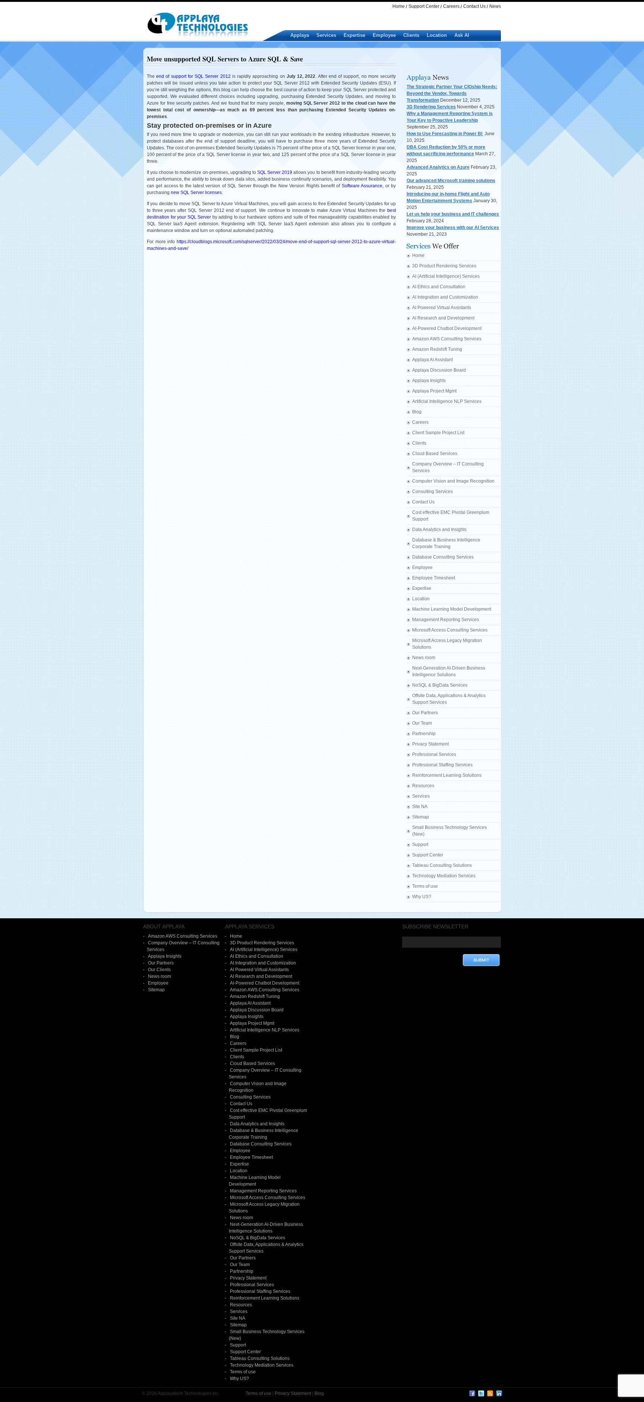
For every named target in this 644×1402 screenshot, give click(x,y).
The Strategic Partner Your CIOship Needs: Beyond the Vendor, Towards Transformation (452, 93)
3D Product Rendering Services (444, 265)
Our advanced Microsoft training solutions (451, 180)
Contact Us (474, 6)
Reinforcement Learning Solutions (447, 775)
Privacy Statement (430, 744)
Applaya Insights (429, 380)
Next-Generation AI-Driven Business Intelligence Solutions (448, 671)
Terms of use (425, 886)
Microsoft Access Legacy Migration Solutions (447, 644)
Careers (451, 6)
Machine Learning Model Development (451, 609)
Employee (384, 35)
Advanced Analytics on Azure (438, 167)
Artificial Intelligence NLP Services (447, 401)
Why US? (421, 896)
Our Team (422, 723)
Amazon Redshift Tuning (437, 349)
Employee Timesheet (433, 578)
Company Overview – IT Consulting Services (448, 467)
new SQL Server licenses (196, 192)
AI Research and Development (443, 318)
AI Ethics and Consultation (438, 286)
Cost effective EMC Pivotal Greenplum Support (450, 516)
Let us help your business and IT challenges (453, 214)
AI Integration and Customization (445, 297)
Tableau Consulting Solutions (442, 865)
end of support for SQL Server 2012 (193, 76)
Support (420, 844)
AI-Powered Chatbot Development (447, 328)
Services (326, 35)
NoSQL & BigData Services (439, 685)
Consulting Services (432, 491)
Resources (423, 785)
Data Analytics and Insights (439, 529)
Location (437, 35)
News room (423, 657)
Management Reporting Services (445, 619)
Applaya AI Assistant (432, 359)
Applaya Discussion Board (439, 370)
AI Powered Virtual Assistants (441, 307)
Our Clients (159, 969)
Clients (411, 35)
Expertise (354, 35)
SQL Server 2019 (274, 172)
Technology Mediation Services (444, 875)
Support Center (423, 6)
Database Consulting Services (443, 557)
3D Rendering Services (431, 106)
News (495, 6)
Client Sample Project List (438, 432)
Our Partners (425, 712)
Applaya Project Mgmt (434, 391)
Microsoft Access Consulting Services (449, 630)
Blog (417, 411)
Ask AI (461, 35)
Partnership (424, 733)
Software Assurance (362, 185)
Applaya (299, 35)
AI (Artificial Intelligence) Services (446, 276)
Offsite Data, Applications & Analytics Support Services (449, 699)
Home (398, 6)
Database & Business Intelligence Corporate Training (446, 543)
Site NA (419, 806)
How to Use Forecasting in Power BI (445, 133)
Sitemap (420, 817)
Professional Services (434, 754)
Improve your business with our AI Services (453, 227)
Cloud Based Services (434, 453)
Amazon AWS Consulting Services (447, 338)
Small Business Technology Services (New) (449, 831)
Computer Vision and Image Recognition (453, 481)
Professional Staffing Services (442, 764)
